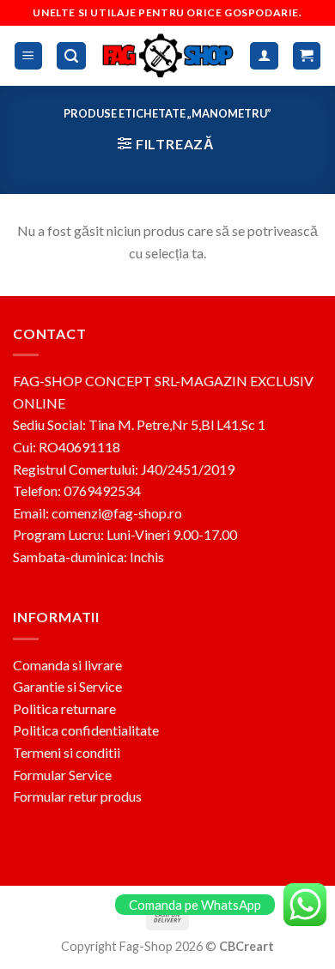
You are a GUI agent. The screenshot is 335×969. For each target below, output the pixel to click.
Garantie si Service (67, 686)
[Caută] (71, 56)
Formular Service (62, 774)
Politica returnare (64, 708)
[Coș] (307, 56)
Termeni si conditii (66, 752)
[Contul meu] (264, 56)
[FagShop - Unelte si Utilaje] (168, 56)
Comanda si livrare (67, 665)
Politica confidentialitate (86, 730)
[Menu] (29, 56)
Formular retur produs (77, 796)
